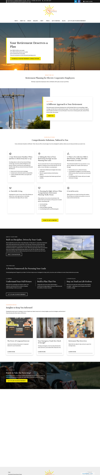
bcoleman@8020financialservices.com (19, 2)
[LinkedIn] (75, 1)
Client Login (88, 1)
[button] (16, 20)
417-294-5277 (47, 0)
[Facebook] (79, 1)
